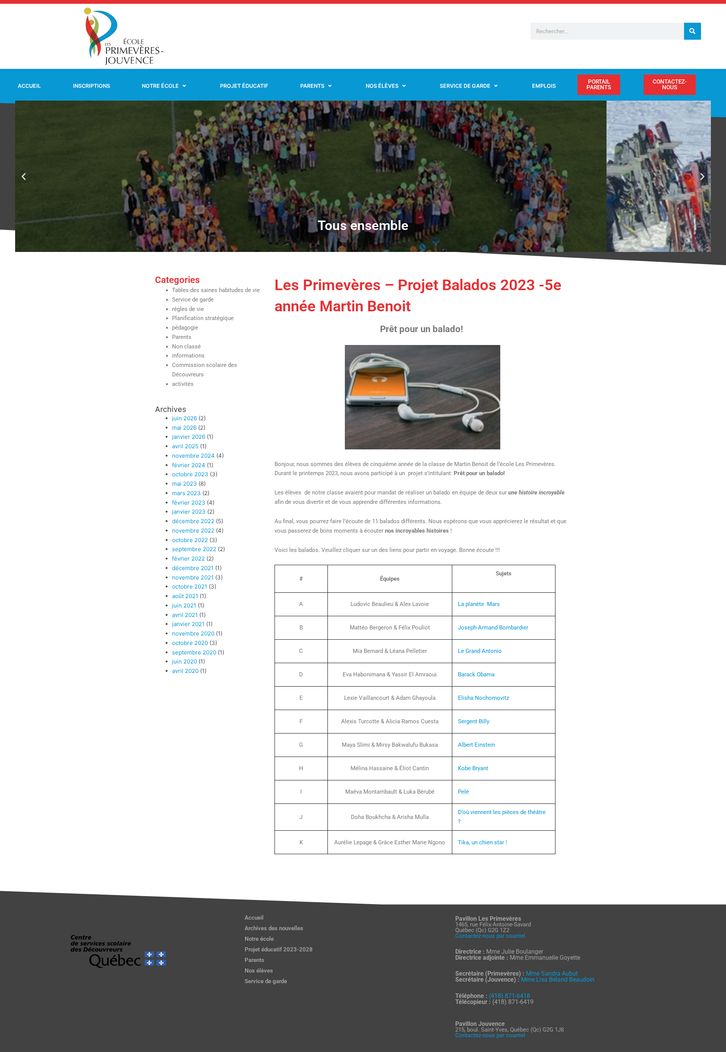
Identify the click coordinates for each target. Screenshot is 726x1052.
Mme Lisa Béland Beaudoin (557, 979)
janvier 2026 (188, 436)
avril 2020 (185, 670)
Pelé (463, 791)
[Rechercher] (692, 31)
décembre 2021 (193, 568)
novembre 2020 (193, 633)
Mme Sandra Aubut (552, 973)
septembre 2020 (194, 652)
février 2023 (188, 502)
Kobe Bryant (473, 768)
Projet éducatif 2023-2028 (279, 949)
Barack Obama (476, 674)
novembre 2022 (193, 530)
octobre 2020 (190, 642)
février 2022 (188, 558)
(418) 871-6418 (509, 995)
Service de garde (193, 299)
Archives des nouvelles (274, 928)
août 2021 (185, 596)
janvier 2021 (188, 624)
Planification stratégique (203, 318)
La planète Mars (479, 604)
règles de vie (188, 309)
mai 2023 (184, 483)
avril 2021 (185, 614)
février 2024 (188, 465)
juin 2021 (184, 605)
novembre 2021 (193, 577)
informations (188, 355)
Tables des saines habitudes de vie (216, 290)
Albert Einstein (476, 744)
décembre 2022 (193, 521)
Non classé (186, 346)
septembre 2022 (194, 549)
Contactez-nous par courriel (490, 935)
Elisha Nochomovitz (483, 698)
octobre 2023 (190, 474)
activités (183, 384)
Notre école (259, 938)
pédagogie (185, 327)
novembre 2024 (193, 455)
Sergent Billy (473, 721)
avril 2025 (185, 446)
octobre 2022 (190, 540)
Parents (181, 337)
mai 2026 (184, 427)
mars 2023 (186, 493)
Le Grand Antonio (480, 651)
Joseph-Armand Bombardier (493, 627)
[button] (23, 176)
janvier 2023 (189, 511)
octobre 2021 (189, 586)
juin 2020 (184, 661)
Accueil (254, 917)
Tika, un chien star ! (482, 842)
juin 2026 (184, 418)
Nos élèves (259, 970)
